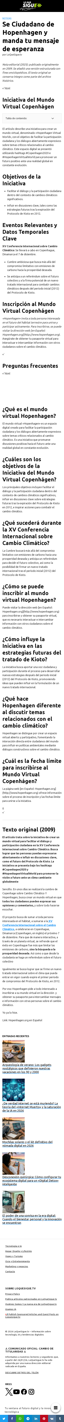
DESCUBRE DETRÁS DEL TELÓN (22, 1372)
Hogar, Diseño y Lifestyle (18, 1251)
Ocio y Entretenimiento (17, 1261)
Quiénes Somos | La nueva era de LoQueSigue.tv (31, 1304)
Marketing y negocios (16, 1266)
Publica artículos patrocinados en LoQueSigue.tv (31, 1299)
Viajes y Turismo (14, 1256)
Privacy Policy (12, 1294)
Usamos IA (10, 1309)
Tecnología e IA (13, 1246)
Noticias (6, 18)
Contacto (10, 1271)
